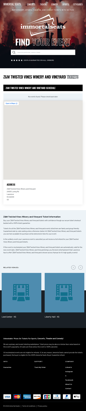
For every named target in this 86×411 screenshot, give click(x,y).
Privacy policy (42, 406)
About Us (68, 384)
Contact (68, 389)
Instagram (69, 372)
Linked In (68, 367)
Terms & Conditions (28, 406)
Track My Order (40, 367)
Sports (65, 4)
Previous (73, 267)
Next (80, 267)
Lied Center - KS (9, 317)
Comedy (54, 4)
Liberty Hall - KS (52, 317)
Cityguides (78, 4)
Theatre (43, 4)
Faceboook (69, 380)
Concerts (31, 4)
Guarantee (7, 367)
